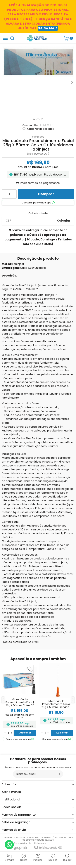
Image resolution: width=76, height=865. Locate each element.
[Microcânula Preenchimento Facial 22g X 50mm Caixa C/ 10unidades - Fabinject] (19, 702)
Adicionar (25, 732)
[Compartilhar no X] (48, 125)
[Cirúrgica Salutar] (37, 38)
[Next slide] (72, 82)
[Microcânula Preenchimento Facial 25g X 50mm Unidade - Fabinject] (56, 702)
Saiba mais (48, 28)
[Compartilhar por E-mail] (52, 125)
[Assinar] (59, 774)
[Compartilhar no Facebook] (40, 125)
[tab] (34, 119)
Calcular (63, 220)
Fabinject (38, 136)
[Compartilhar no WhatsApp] (44, 125)
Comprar (46, 194)
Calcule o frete (38, 213)
